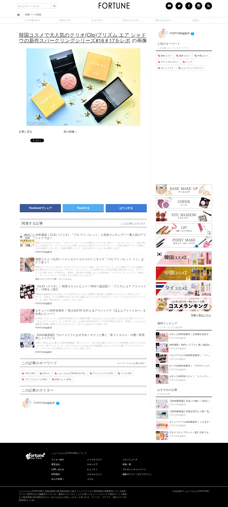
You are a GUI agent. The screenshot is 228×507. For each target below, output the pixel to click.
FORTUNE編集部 (43, 251)
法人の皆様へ (57, 478)
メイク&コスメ (32, 20)
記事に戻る (25, 131)
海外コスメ (184, 55)
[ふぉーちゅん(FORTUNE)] (114, 6)
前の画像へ (70, 131)
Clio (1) (46, 373)
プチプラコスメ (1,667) (35, 379)
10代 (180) (29, 373)
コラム (195, 20)
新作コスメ (166, 55)
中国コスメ (202, 55)
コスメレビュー (163, 20)
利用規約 (55, 473)
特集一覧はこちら (201, 315)
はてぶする (126, 208)
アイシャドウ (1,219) (102, 373)
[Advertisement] (50, 171)
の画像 (83, 37)
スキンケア (65, 20)
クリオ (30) (126, 373)
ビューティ (97, 20)
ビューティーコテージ (192, 67)
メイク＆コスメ (94, 459)
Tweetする (83, 208)
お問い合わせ (57, 469)
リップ (188, 61)
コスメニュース (130, 20)
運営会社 (55, 464)
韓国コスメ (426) (62, 379)
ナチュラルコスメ (169, 61)
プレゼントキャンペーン (134, 469)
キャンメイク (167, 67)
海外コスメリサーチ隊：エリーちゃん (53, 278)
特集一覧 (127, 464)
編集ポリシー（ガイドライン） (137, 473)
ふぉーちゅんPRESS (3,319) (71, 373)
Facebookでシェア (40, 208)
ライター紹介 (57, 459)
